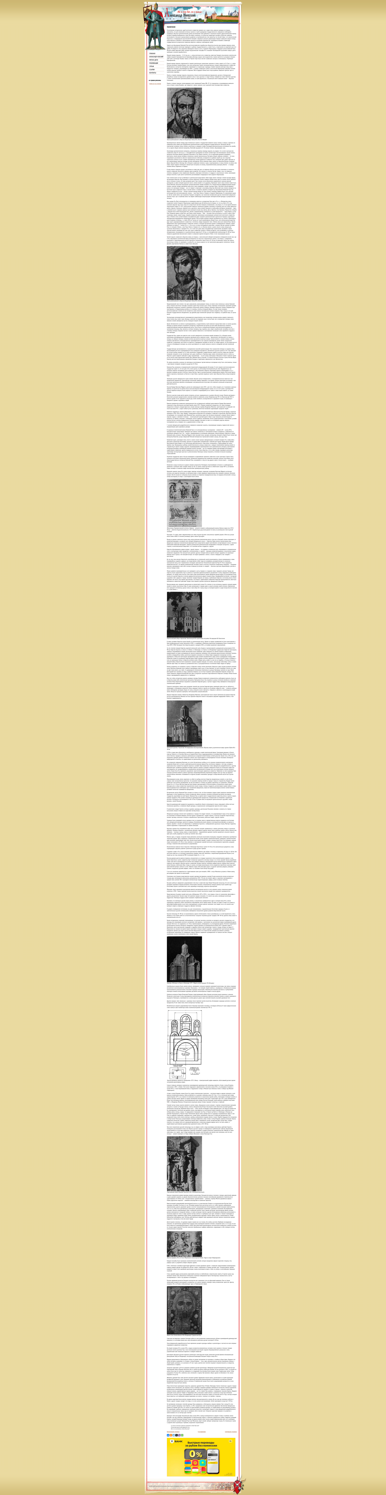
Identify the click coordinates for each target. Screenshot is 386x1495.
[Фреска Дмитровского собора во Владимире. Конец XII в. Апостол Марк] (184, 299)
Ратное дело (153, 60)
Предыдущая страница (173, 1432)
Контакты (152, 73)
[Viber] (179, 1435)
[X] (176, 1435)
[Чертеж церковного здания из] (184, 1079)
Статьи (151, 66)
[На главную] (167, 19)
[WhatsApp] (182, 1435)
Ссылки (152, 70)
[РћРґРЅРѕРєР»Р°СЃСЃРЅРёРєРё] (171, 1435)
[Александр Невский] (183, 17)
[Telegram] (173, 1435)
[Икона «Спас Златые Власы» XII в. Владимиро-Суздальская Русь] (184, 1334)
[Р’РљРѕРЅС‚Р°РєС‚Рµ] (168, 1435)
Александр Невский (156, 57)
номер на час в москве (155, 84)
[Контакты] (173, 19)
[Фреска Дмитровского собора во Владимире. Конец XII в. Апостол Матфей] (184, 138)
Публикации (153, 63)
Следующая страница (231, 1432)
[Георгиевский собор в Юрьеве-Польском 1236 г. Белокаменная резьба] (184, 1191)
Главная (152, 53)
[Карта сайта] (170, 19)
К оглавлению (202, 1432)
